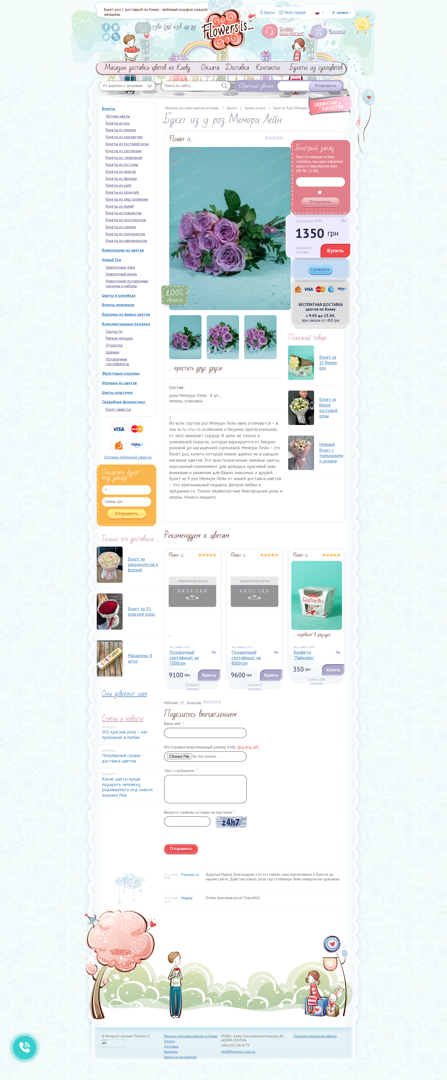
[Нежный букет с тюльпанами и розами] (301, 453)
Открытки (114, 345)
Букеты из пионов (121, 129)
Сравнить (320, 269)
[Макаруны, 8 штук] (110, 658)
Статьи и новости (122, 718)
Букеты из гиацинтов (123, 212)
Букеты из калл (118, 185)
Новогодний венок (121, 273)
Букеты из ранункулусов (126, 240)
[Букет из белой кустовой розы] (301, 408)
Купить (335, 250)
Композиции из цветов (123, 250)
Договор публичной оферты (128, 457)
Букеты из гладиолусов (125, 233)
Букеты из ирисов (121, 171)
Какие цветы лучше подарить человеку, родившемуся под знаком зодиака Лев (127, 787)
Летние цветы (118, 116)
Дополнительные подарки (126, 323)
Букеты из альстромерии (127, 199)
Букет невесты (118, 409)
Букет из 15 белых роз (328, 362)
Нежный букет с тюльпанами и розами (331, 453)
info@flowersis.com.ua (238, 1051)
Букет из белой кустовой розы (328, 407)
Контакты (268, 67)
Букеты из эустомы (122, 164)
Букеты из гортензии (123, 150)
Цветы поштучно (117, 392)
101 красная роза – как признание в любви (124, 734)
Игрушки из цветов (119, 382)
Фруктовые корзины (121, 373)
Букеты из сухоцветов (316, 67)
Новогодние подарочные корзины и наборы (127, 283)
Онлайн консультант (292, 31)
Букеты (108, 108)
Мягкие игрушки (119, 338)
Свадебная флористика (123, 401)
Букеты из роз (118, 123)
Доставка (237, 67)
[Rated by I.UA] (113, 1046)
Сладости (114, 331)
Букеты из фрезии (121, 178)
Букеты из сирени (121, 226)
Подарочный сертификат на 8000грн (246, 657)
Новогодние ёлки (120, 267)
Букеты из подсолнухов (126, 219)
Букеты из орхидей (122, 192)
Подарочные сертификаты (117, 361)
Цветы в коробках (119, 295)
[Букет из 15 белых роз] (301, 363)
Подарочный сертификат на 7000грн (184, 657)
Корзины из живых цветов (126, 314)
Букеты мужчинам (118, 304)
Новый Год (111, 259)
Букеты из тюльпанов (124, 157)
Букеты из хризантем (124, 136)
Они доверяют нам (124, 693)
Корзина (334, 32)
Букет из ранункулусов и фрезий (143, 564)
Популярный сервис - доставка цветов (122, 758)
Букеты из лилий (120, 206)
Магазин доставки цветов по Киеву (147, 67)
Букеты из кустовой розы (127, 143)
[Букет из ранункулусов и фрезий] (110, 565)
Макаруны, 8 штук (140, 658)
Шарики (112, 352)
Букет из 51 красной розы (141, 611)
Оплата (210, 67)
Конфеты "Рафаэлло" (304, 654)
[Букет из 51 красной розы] (110, 611)
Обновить (172, 836)
